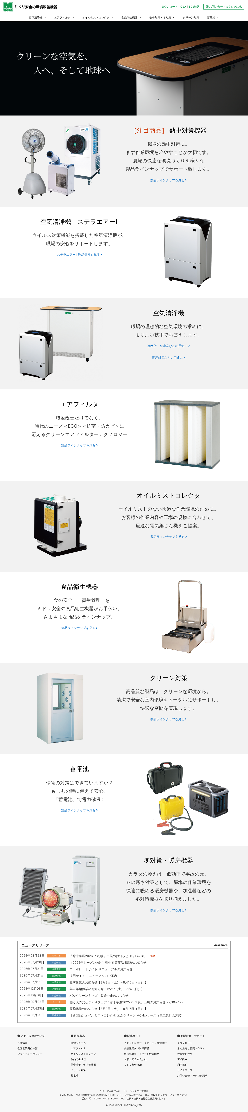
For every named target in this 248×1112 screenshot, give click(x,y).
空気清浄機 (35, 17)
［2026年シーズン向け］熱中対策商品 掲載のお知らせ (108, 962)
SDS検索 (194, 6)
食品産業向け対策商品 (136, 1048)
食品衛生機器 (129, 17)
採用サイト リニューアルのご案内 (93, 976)
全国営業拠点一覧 (27, 1048)
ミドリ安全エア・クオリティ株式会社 (145, 1042)
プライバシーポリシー (30, 1053)
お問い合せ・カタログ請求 (225, 6)
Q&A (183, 6)
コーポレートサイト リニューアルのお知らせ (101, 969)
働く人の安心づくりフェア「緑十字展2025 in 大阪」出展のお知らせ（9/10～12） (127, 1002)
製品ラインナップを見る (167, 180)
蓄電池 (211, 17)
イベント (56, 955)
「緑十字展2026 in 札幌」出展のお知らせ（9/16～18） (108, 956)
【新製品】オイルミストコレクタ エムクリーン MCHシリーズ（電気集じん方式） (127, 1015)
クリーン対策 (191, 17)
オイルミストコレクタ (95, 17)
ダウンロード (169, 6)
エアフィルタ (62, 17)
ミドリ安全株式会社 (135, 1059)
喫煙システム (78, 1042)
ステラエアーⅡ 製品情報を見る (79, 254)
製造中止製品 (184, 1053)
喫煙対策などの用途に (168, 358)
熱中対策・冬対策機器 (83, 1064)
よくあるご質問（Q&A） (191, 1048)
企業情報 (56, 969)
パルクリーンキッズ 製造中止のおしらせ (99, 995)
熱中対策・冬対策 (160, 17)
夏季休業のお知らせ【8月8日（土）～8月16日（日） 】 (109, 982)
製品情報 (56, 962)
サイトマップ (184, 1070)
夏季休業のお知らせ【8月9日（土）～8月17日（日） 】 (109, 1009)
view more (220, 945)
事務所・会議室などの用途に (167, 346)
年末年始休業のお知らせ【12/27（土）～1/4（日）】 (107, 989)
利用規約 (182, 1064)
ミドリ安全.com (133, 1064)
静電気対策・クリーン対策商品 (141, 1053)
